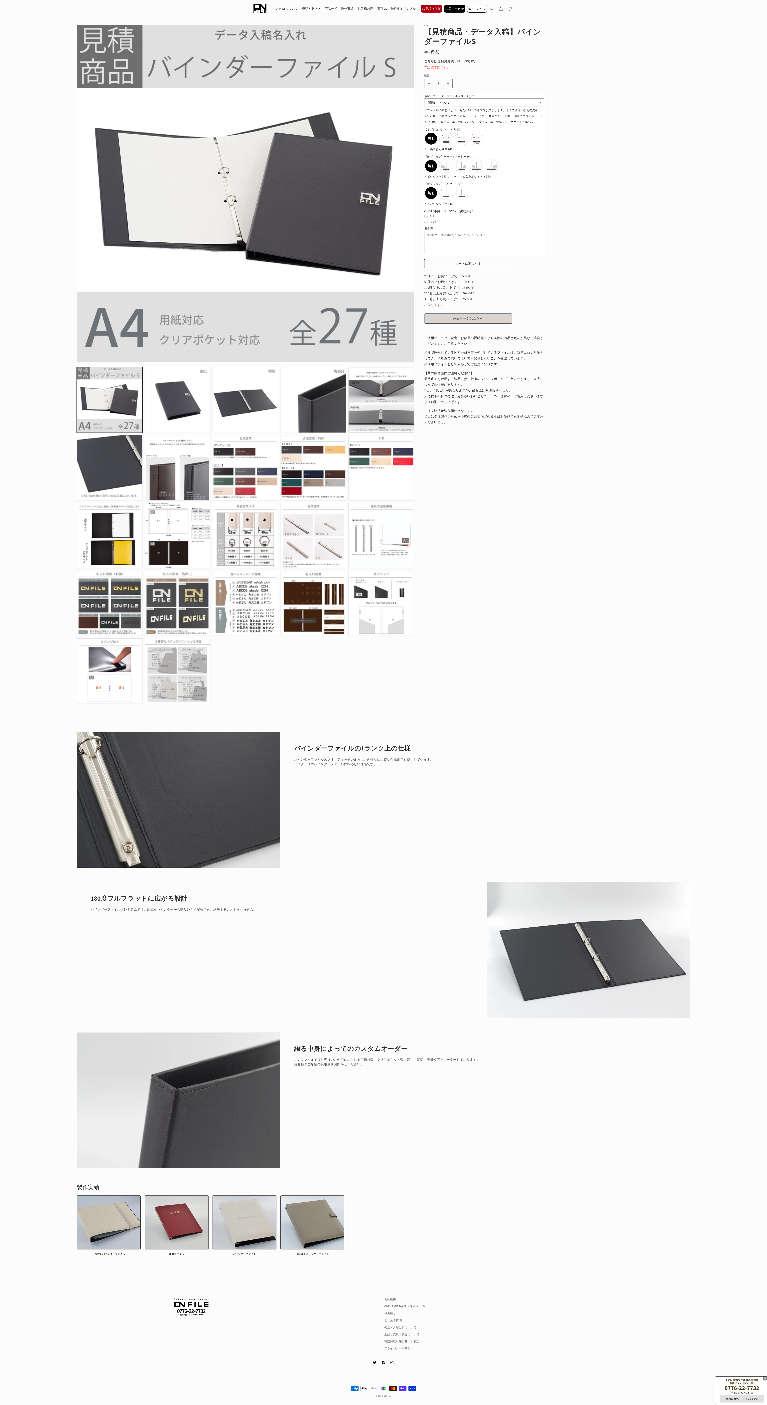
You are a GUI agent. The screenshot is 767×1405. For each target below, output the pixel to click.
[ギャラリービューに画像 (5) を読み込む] (381, 400)
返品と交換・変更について (401, 1334)
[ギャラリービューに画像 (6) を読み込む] (110, 468)
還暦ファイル (176, 1253)
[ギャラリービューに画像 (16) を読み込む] (110, 603)
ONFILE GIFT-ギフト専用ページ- (404, 1306)
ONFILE (387, 1396)
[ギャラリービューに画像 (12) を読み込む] (178, 536)
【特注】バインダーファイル (108, 1253)
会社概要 (390, 1299)
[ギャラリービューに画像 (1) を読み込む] (110, 400)
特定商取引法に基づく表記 (401, 1341)
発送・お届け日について (400, 1327)
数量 (427, 75)
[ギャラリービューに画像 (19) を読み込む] (313, 603)
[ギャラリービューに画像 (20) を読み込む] (381, 603)
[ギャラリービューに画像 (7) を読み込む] (178, 468)
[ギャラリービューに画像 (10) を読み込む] (381, 468)
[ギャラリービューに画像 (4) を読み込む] (313, 400)
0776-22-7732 (477, 9)
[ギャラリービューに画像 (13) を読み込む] (245, 536)
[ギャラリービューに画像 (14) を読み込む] (313, 536)
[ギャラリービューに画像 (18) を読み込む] (245, 603)
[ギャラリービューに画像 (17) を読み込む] (178, 603)
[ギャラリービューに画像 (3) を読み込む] (245, 400)
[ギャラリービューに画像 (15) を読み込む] (381, 536)
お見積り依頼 (431, 9)
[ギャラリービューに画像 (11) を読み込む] (110, 536)
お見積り (390, 1313)
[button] (492, 8)
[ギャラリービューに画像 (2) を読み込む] (178, 400)
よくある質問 (393, 1320)
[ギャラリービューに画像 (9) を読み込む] (313, 468)
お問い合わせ (454, 9)
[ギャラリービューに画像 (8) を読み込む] (245, 468)
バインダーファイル (244, 1253)
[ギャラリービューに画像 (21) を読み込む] (110, 671)
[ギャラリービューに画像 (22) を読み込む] (178, 671)
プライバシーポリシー (398, 1348)
